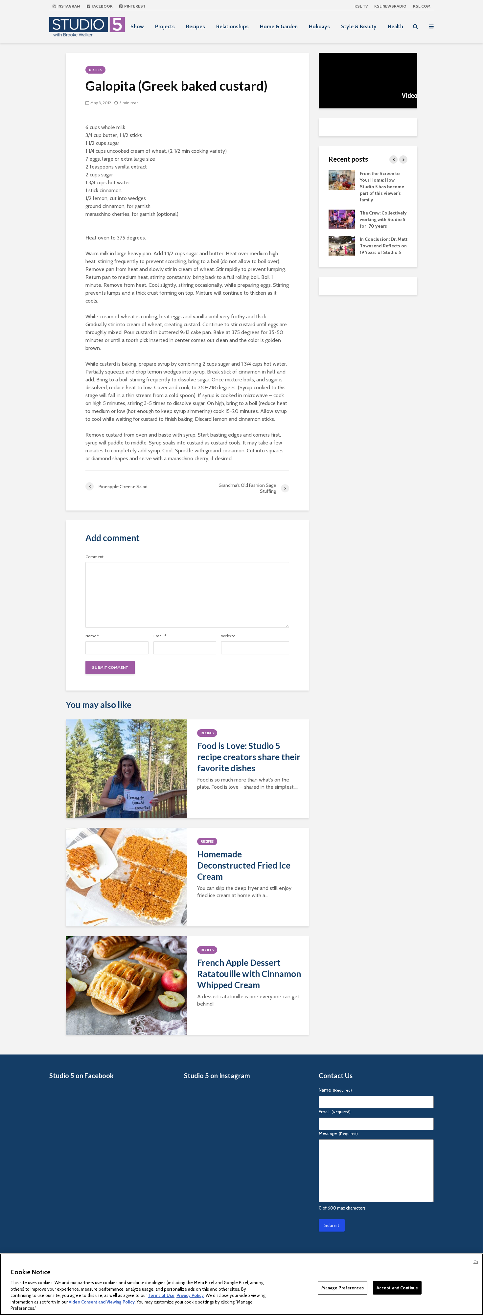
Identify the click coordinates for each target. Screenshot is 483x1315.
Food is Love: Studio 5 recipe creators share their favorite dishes (248, 756)
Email (159, 636)
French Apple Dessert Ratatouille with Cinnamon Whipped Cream (249, 973)
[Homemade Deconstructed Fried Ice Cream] (126, 876)
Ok (475, 1261)
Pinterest (134, 6)
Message (338, 1133)
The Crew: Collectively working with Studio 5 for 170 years (383, 219)
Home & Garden (279, 26)
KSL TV (361, 6)
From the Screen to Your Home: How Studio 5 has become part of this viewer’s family (382, 186)
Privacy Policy (190, 1295)
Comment (94, 557)
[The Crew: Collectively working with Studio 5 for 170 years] (342, 219)
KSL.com (421, 6)
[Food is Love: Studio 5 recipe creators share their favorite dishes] (126, 768)
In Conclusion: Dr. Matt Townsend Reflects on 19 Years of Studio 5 (383, 245)
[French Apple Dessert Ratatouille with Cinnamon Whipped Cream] (126, 985)
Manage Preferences (342, 1287)
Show (137, 26)
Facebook (102, 6)
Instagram (68, 6)
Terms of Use (161, 1295)
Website (228, 636)
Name (92, 636)
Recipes (195, 26)
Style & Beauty (359, 26)
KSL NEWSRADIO (390, 6)
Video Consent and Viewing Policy (102, 1301)
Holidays (319, 26)
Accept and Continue (397, 1287)
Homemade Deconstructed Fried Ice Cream (243, 865)
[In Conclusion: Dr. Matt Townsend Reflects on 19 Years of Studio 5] (342, 245)
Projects (165, 26)
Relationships (232, 26)
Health (395, 26)
